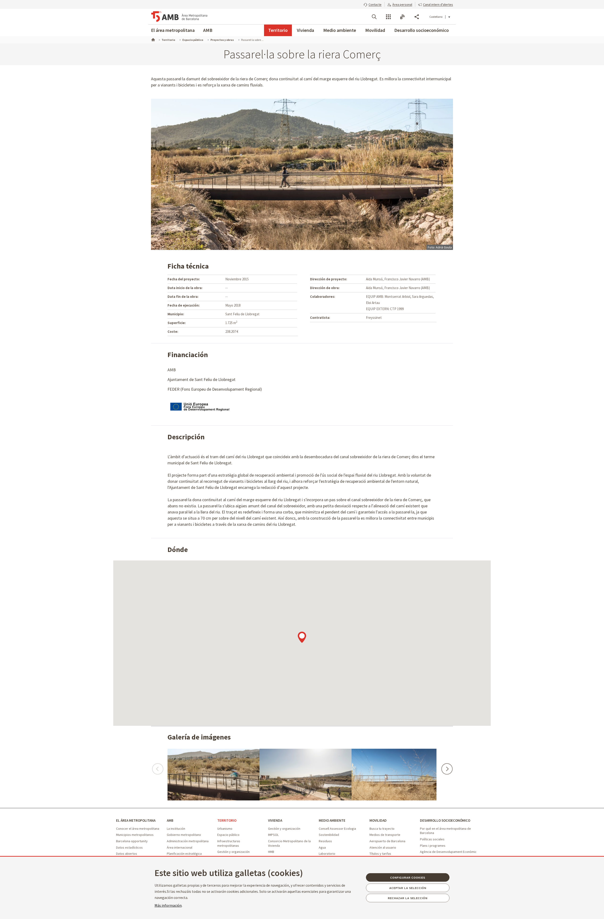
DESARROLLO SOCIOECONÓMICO (445, 820)
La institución (176, 828)
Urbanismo (224, 828)
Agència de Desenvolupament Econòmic (448, 852)
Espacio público (228, 835)
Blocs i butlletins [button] (402, 17)
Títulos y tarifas (380, 853)
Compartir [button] (417, 17)
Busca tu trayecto (381, 828)
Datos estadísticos (129, 847)
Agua (322, 847)
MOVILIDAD (378, 820)
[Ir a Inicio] (152, 39)
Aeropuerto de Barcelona (387, 841)
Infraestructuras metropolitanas (228, 843)
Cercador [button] (374, 17)
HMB (271, 852)
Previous (157, 766)
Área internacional (179, 847)
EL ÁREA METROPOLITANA (135, 820)
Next (446, 766)
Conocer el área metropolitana (137, 828)
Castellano (435, 16)
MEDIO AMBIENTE (332, 820)
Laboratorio (327, 853)
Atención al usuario (382, 847)
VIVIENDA (275, 820)
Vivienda (305, 30)
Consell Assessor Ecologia (337, 828)
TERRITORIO (226, 820)
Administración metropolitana (188, 841)
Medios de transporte (384, 835)
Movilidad (375, 30)
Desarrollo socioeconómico (421, 30)
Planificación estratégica (184, 853)
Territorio (278, 30)
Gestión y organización (233, 852)
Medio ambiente (339, 30)
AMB (207, 30)
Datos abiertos (126, 853)
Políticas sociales (432, 839)
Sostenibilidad (329, 835)
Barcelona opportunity (132, 841)
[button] (373, 4)
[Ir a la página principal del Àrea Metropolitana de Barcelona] (179, 16)
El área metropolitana (173, 30)
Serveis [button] (388, 17)
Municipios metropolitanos (135, 835)
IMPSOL (273, 835)
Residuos (325, 841)
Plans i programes (432, 845)
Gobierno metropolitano (184, 835)
